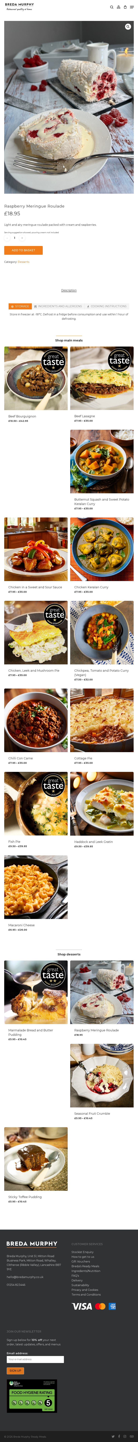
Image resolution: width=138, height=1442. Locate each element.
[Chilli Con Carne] (36, 720)
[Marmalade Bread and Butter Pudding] (36, 992)
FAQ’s (75, 1275)
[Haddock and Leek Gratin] (102, 803)
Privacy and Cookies (85, 1290)
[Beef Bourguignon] (36, 378)
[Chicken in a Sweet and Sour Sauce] (36, 549)
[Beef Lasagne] (102, 378)
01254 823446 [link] (16, 1284)
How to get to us (83, 1256)
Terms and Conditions (86, 1294)
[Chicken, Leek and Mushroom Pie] (36, 632)
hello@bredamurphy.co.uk (25, 1277)
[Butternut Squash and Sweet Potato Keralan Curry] (102, 461)
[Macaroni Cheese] (36, 887)
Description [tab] (69, 290)
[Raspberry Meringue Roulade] (102, 992)
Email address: (17, 1353)
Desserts (23, 262)
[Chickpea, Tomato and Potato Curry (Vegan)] (102, 632)
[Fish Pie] (36, 803)
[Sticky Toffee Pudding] (36, 1159)
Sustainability (80, 1285)
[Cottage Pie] (102, 720)
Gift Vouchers (81, 1261)
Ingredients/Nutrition (86, 1271)
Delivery (77, 1280)
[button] (132, 7)
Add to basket (23, 250)
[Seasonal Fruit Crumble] (102, 1075)
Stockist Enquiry (83, 1252)
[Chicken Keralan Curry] (102, 549)
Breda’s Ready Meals (85, 1266)
